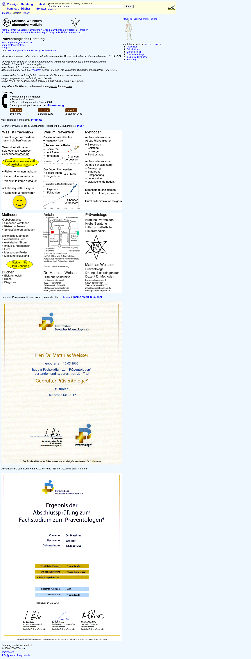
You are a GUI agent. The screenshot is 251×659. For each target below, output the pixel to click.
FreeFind (52, 9)
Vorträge (12, 4)
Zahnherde (55, 29)
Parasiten (82, 29)
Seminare (13, 8)
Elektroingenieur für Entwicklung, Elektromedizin (32, 50)
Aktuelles (127, 19)
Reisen (26, 13)
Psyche (13, 29)
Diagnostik (53, 32)
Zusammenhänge (135, 54)
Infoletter (40, 8)
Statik (22, 29)
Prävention (132, 46)
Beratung (27, 4)
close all (158, 44)
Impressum (8, 652)
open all (148, 44)
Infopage (6, 13)
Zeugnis (6, 47)
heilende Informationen (15, 32)
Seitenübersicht (141, 19)
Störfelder (69, 29)
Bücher (25, 8)
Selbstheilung (133, 49)
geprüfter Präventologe (13, 45)
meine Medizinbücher (137, 57)
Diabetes (36, 70)
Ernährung (33, 29)
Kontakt (40, 4)
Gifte (44, 29)
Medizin (17, 13)
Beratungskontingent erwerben (17, 42)
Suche (154, 19)
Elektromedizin (134, 52)
